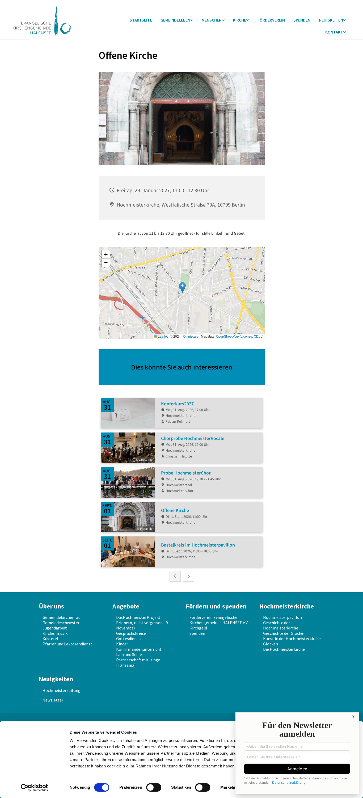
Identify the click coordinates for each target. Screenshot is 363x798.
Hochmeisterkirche (286, 606)
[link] (176, 20)
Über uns (51, 606)
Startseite (141, 20)
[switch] (153, 787)
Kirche (239, 20)
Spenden (301, 20)
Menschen (212, 20)
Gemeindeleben (175, 20)
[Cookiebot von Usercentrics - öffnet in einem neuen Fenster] (34, 788)
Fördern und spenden (216, 606)
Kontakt (334, 32)
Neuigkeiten (331, 20)
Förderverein (271, 20)
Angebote (125, 606)
